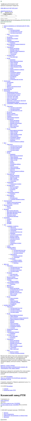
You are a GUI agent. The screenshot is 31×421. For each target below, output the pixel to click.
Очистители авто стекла (13, 95)
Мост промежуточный (16, 346)
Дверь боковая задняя (16, 66)
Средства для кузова (12, 96)
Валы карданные (14, 48)
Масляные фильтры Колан (14, 212)
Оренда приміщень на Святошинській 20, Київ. (17, 25)
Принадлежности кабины (17, 69)
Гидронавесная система (16, 79)
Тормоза (9, 40)
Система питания (15, 30)
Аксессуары (7, 81)
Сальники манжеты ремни (17, 199)
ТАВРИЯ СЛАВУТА (12, 226)
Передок (12, 78)
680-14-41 (5, 8)
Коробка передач (14, 49)
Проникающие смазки (13, 102)
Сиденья (12, 172)
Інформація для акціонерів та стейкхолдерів (16, 415)
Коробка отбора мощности (17, 51)
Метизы (12, 45)
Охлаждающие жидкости (14, 93)
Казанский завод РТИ (10, 390)
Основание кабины (15, 72)
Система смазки (14, 150)
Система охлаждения (16, 33)
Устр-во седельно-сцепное (17, 353)
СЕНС (8, 246)
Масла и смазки (8, 205)
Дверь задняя (13, 64)
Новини (6, 412)
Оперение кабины (15, 73)
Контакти (6, 417)
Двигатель (10, 28)
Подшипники (14, 198)
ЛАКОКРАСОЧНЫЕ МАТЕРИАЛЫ (17, 103)
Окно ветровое (14, 75)
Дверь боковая (14, 62)
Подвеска (9, 37)
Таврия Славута (11, 247)
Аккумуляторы (8, 200)
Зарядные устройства (13, 203)
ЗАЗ (5, 224)
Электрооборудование (13, 41)
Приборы (12, 42)
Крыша (12, 165)
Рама (8, 34)
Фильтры (6, 209)
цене (2, 400)
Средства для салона (12, 97)
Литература (10, 88)
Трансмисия (10, 47)
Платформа (13, 76)
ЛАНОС (9, 219)
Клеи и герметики (12, 99)
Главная (6, 388)
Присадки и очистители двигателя (16, 100)
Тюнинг (9, 85)
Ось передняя (13, 57)
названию (6, 400)
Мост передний (14, 126)
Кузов (8, 58)
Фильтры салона (11, 215)
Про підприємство (9, 414)
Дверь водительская (15, 65)
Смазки (9, 208)
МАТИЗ (9, 222)
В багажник (10, 82)
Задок (11, 68)
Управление (10, 182)
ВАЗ (5, 143)
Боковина (12, 59)
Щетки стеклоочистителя (14, 86)
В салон (9, 83)
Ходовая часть (11, 55)
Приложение (10, 195)
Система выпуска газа (16, 31)
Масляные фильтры (12, 213)
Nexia (8, 220)
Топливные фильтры (12, 216)
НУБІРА (9, 223)
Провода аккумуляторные (14, 202)
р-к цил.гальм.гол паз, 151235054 (10, 404)
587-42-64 (13, 8)
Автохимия (7, 90)
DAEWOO (7, 217)
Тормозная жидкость (12, 92)
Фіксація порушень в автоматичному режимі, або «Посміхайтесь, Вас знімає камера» (14, 367)
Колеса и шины (14, 35)
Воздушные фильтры (12, 210)
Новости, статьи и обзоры (8, 365)
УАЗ (5, 105)
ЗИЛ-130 (6, 264)
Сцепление (13, 54)
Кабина (12, 71)
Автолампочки (8, 89)
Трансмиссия (10, 174)
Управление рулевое (12, 38)
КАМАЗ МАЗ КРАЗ (9, 305)
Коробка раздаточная (16, 123)
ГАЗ (5, 27)
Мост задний (13, 52)
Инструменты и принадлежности (16, 44)
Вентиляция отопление (16, 61)
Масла (8, 206)
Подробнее (10, 376)
